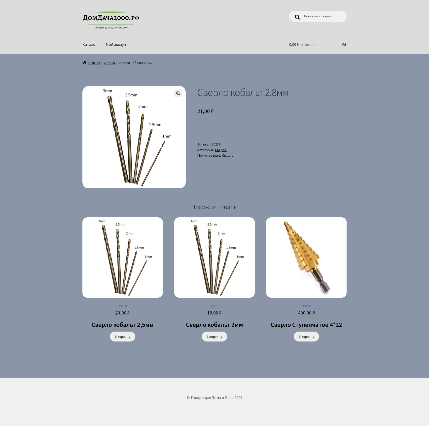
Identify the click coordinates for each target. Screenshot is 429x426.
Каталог (89, 44)
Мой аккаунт (117, 44)
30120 (306, 316)
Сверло (227, 155)
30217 (214, 316)
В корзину (122, 336)
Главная (94, 62)
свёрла (214, 155)
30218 (123, 316)
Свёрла (109, 62)
